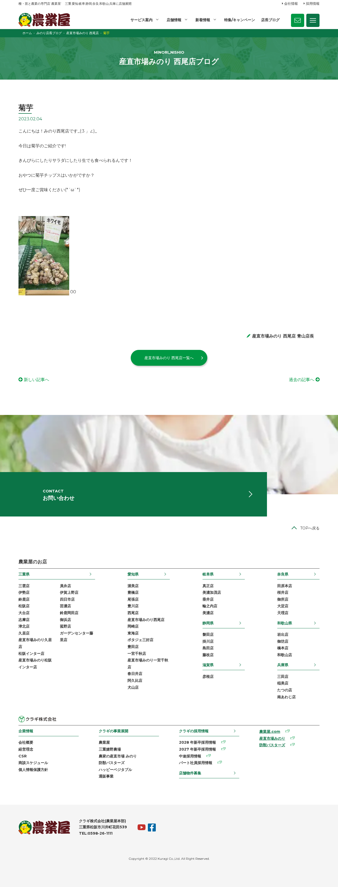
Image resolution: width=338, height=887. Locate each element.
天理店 (282, 612)
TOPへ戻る (310, 528)
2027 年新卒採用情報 (197, 749)
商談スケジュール (33, 762)
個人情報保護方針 (33, 769)
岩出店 (282, 634)
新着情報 (202, 19)
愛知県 (133, 574)
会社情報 (291, 3)
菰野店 (65, 626)
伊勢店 (24, 592)
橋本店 (282, 648)
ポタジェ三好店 (140, 639)
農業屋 (104, 742)
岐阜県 (208, 574)
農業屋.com (269, 731)
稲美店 (282, 683)
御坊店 (282, 641)
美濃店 (208, 612)
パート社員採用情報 (195, 762)
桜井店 (282, 592)
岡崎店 (133, 626)
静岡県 (208, 623)
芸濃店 (65, 605)
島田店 (208, 648)
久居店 (24, 633)
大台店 (24, 612)
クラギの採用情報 (194, 731)
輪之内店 (210, 605)
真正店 (208, 585)
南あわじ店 (286, 696)
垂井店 (208, 599)
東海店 (133, 633)
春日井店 (135, 673)
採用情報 (313, 3)
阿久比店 (135, 680)
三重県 (24, 574)
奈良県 (282, 574)
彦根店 (208, 676)
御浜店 (65, 619)
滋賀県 (208, 664)
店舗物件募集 (190, 773)
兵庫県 (282, 664)
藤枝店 (208, 654)
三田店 (282, 676)
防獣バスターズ (112, 762)
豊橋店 (133, 592)
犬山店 (133, 687)
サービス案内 (141, 19)
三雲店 (24, 585)
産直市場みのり (272, 738)
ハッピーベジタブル (115, 769)
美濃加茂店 (212, 592)
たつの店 (284, 690)
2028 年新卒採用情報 (197, 742)
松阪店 (24, 605)
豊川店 (133, 605)
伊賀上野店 (69, 592)
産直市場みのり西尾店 (146, 619)
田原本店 (284, 585)
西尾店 (133, 612)
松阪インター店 (31, 653)
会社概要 (25, 742)
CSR (22, 756)
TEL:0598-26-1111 (95, 833)
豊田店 (133, 646)
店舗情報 (174, 19)
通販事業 (106, 776)
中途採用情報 (190, 756)
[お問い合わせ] (297, 20)
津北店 (24, 626)
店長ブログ (270, 19)
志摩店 (24, 619)
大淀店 (282, 605)
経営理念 (25, 749)
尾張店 (133, 599)
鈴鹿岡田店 (69, 612)
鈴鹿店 (24, 599)
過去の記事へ (301, 379)
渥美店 (133, 585)
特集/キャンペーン (239, 19)
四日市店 (67, 599)
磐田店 (208, 634)
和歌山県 (284, 623)
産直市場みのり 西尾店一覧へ (169, 357)
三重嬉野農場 (110, 749)
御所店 (282, 599)
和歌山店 (284, 654)
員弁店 (65, 585)
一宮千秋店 (137, 653)
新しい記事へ (36, 379)
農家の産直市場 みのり (118, 756)
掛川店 (208, 641)
